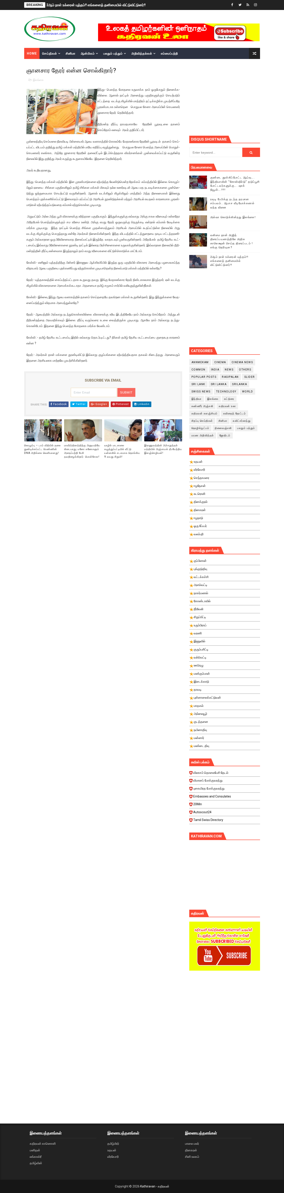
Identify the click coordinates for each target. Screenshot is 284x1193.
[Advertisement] (236, 97)
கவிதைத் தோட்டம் (234, 413)
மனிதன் (35, 1150)
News (229, 369)
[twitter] (240, 5)
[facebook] (232, 5)
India (215, 369)
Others (245, 369)
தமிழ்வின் (36, 1163)
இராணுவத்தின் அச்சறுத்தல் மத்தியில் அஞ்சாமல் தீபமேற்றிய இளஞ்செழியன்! (163, 449)
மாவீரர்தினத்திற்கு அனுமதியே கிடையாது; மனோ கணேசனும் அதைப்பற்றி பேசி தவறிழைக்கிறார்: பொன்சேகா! (82, 451)
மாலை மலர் (192, 1143)
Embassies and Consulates (212, 796)
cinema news (242, 362)
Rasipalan (230, 376)
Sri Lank (198, 384)
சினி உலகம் (192, 1156)
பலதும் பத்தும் (113, 53)
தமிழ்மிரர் (113, 1143)
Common (198, 369)
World (247, 391)
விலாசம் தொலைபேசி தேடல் (210, 772)
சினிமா (70, 53)
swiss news (201, 391)
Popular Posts (204, 376)
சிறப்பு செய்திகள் (202, 420)
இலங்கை (38, 80)
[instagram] (255, 5)
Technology (226, 391)
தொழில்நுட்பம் (200, 428)
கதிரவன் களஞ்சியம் (204, 413)
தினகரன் (191, 1150)
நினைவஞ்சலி (223, 428)
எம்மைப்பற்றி (169, 53)
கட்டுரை (229, 398)
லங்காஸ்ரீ (35, 1156)
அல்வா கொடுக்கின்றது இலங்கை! (233, 217)
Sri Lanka (219, 384)
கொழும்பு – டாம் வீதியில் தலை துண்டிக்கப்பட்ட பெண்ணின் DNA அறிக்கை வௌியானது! (42, 449)
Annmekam (200, 362)
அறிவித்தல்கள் (141, 53)
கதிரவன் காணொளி (43, 1143)
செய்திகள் (49, 53)
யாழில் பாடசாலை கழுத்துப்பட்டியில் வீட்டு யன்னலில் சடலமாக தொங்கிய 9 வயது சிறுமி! (122, 451)
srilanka (239, 384)
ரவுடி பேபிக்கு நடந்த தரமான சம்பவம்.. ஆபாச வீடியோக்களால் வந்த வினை (232, 203)
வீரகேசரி (113, 1156)
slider (249, 376)
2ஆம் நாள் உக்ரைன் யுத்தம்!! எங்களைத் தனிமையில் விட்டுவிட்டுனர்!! (96, 5)
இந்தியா (196, 398)
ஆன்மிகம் (88, 53)
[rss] (248, 5)
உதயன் (111, 1150)
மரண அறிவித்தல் (202, 435)
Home (32, 53)
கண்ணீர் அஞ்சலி (202, 406)
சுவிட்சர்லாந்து (241, 420)
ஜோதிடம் (225, 435)
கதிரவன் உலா (227, 406)
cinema (220, 362)
